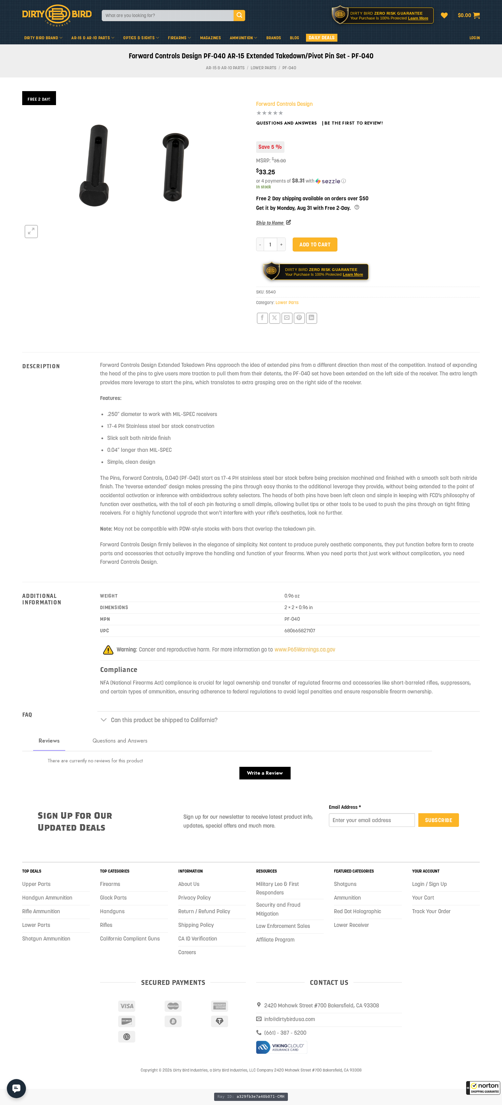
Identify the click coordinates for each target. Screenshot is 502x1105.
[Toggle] (104, 720)
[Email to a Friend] (287, 318)
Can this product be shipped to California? (164, 720)
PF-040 (289, 68)
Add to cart (314, 244)
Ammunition (241, 37)
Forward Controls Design (284, 103)
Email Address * (345, 807)
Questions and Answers (286, 123)
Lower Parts (263, 68)
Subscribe (438, 820)
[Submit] (239, 15)
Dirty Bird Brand (41, 37)
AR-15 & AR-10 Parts (90, 37)
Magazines (210, 37)
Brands (273, 37)
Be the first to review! (353, 123)
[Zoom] (31, 231)
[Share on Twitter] (274, 318)
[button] (483, 1088)
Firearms (177, 37)
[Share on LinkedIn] (311, 318)
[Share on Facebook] (262, 318)
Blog (294, 37)
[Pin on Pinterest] (299, 318)
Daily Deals (322, 37)
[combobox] (168, 15)
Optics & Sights (139, 37)
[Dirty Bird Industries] (57, 15)
